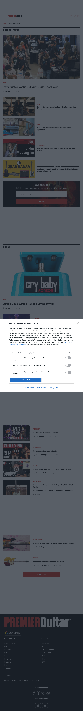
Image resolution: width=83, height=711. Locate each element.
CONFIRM (26, 380)
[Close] (79, 323)
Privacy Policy (53, 388)
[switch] (68, 357)
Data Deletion (29, 388)
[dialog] (41, 355)
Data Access (41, 388)
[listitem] (41, 353)
